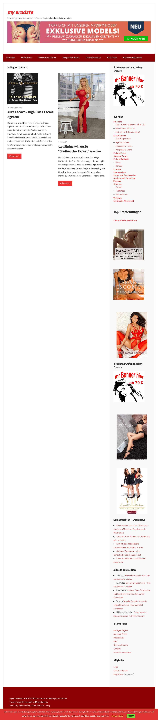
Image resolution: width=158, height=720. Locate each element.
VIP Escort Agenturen (47, 57)
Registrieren (118, 674)
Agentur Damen (122, 142)
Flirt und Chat (122, 194)
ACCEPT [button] (131, 716)
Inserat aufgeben (120, 670)
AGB (115, 641)
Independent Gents (124, 149)
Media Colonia (41, 702)
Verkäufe (117, 198)
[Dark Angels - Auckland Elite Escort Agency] (132, 437)
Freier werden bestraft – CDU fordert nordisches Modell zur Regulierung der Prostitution (130, 529)
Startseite (10, 57)
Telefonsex (120, 190)
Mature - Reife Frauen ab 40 (128, 132)
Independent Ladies (124, 146)
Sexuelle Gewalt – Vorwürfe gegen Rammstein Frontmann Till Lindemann (130, 605)
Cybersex (117, 184)
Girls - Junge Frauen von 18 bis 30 (130, 124)
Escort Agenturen (123, 138)
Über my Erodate (120, 645)
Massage (117, 181)
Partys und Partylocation (124, 175)
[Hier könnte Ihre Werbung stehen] (128, 401)
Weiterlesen (13, 156)
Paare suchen (119, 172)
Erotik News (26, 57)
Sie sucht (117, 121)
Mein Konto (112, 57)
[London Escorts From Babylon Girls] (132, 335)
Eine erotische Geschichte (125, 220)
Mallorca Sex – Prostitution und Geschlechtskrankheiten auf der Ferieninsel (131, 594)
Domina (119, 166)
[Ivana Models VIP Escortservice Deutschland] (128, 259)
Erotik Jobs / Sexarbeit (123, 201)
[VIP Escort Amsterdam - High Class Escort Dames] (132, 491)
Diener (118, 162)
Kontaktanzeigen (93, 57)
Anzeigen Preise (120, 634)
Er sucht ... (118, 169)
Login (115, 666)
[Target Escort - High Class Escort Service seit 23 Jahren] (128, 299)
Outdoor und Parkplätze (124, 178)
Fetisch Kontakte (121, 159)
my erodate (20, 12)
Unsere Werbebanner (122, 652)
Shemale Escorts (120, 156)
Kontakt (117, 648)
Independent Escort (71, 57)
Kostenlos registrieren (132, 57)
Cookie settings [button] (118, 716)
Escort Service (119, 135)
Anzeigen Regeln (120, 630)
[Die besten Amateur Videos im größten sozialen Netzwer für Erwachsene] (79, 42)
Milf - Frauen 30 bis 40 (125, 128)
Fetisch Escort (119, 153)
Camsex (119, 187)
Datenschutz (118, 637)
